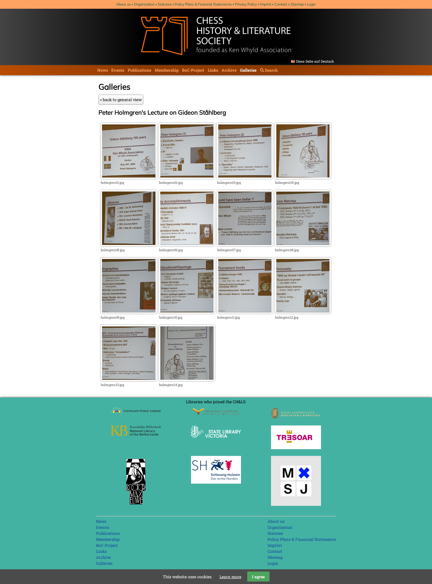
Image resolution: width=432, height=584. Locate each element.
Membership (167, 70)
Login (311, 4)
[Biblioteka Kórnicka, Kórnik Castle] (296, 417)
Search (271, 70)
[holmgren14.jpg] (187, 379)
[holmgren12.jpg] (303, 312)
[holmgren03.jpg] (245, 177)
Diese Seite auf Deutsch (315, 61)
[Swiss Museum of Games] (296, 504)
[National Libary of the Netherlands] (136, 434)
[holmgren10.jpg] (187, 312)
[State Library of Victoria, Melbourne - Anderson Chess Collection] (216, 440)
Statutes (165, 4)
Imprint (265, 4)
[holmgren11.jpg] (245, 312)
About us (123, 4)
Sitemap (297, 4)
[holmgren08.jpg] (303, 244)
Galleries (248, 70)
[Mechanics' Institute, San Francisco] (216, 413)
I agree (258, 576)
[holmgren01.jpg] (128, 177)
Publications (139, 70)
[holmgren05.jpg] (128, 244)
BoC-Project (193, 70)
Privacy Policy (246, 4)
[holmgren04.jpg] (303, 177)
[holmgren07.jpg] (245, 244)
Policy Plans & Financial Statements (203, 4)
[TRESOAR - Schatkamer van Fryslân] (296, 447)
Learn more (230, 576)
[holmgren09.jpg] (128, 312)
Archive (229, 70)
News (102, 70)
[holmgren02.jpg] (187, 177)
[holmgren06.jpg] (187, 244)
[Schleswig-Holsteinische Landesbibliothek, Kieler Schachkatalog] (216, 482)
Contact (280, 4)
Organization (144, 4)
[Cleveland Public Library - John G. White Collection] (136, 413)
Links (213, 70)
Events (117, 70)
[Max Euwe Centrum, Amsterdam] (136, 505)
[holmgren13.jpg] (128, 379)
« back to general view (121, 99)
